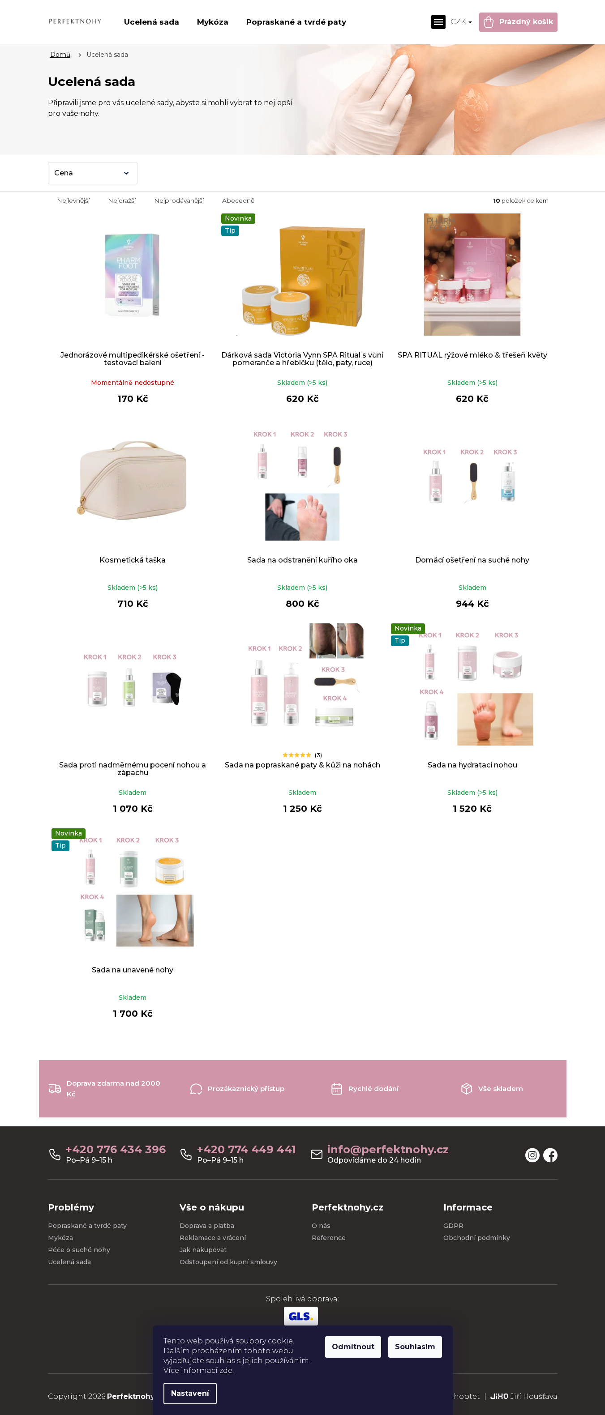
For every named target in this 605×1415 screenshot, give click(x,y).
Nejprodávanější (179, 200)
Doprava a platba (207, 1226)
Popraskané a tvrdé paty (87, 1226)
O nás (321, 1226)
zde (225, 1370)
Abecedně (238, 200)
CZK (459, 21)
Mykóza (60, 1238)
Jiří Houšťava (534, 1396)
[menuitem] (151, 22)
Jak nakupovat (203, 1250)
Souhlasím (415, 1347)
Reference (329, 1238)
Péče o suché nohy (79, 1250)
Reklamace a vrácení (213, 1238)
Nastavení (190, 1393)
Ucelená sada (69, 1262)
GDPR (453, 1226)
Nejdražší (122, 200)
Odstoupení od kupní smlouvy (228, 1262)
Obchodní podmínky (476, 1238)
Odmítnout (353, 1347)
